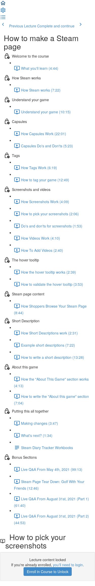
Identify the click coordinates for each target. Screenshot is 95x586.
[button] (3, 4)
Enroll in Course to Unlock (47, 571)
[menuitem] (3, 11)
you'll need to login (68, 564)
